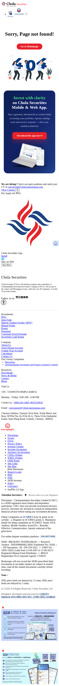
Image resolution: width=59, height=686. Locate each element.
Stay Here (7, 265)
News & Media (9, 375)
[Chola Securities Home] (13, 6)
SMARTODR (47, 536)
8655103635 (36, 402)
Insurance (6, 331)
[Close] (3, 607)
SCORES (28, 517)
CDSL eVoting (15, 455)
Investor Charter (16, 446)
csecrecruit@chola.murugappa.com (25, 187)
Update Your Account (12, 350)
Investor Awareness (17, 449)
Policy (11, 483)
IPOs (3, 317)
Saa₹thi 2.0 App (16, 489)
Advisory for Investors (19, 452)
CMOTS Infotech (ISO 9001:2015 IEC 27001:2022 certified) (28, 595)
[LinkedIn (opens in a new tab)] (17, 297)
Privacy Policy (15, 443)
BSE (10, 475)
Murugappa (10, 362)
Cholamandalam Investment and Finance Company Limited (31, 365)
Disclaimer (13, 435)
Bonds (4, 328)
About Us (6, 345)
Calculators (6, 353)
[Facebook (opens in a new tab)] (27, 297)
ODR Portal (14, 460)
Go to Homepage (29, 46)
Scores (11, 438)
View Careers (8, 190)
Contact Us (6, 356)
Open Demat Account (12, 348)
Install (4, 256)
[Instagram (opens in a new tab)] (24, 297)
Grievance (13, 486)
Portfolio (10, 16)
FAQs (11, 441)
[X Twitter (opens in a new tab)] (22, 297)
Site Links (13, 463)
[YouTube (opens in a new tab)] (19, 297)
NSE (10, 477)
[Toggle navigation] (26, 14)
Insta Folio (6, 320)
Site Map (12, 466)
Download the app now (28, 135)
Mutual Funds (8, 325)
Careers (5, 378)
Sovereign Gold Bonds (12, 337)
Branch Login (14, 472)
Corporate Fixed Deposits (14, 334)
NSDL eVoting (15, 458)
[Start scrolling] (26, 495)
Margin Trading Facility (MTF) (16, 322)
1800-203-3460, (22, 402)
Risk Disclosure (15, 469)
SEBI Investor (15, 480)
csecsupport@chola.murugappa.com (27, 408)
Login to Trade (19, 14)
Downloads (7, 372)
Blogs (4, 381)
